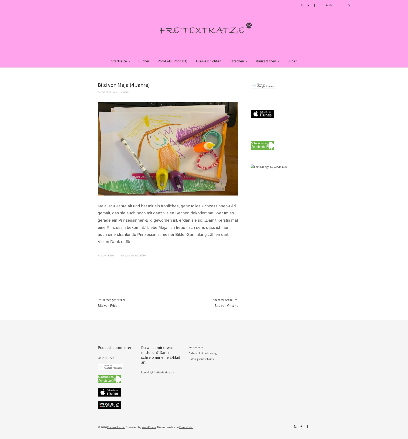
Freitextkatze (124, 91)
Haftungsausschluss (201, 359)
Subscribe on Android (302, 5)
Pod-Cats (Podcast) (172, 61)
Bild (137, 255)
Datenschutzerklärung (203, 353)
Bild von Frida (111, 303)
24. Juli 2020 (104, 91)
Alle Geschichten (208, 61)
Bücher (143, 61)
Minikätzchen (265, 61)
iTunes (308, 5)
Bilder (292, 61)
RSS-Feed (108, 358)
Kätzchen (237, 61)
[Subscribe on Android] (262, 149)
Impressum (196, 347)
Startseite (119, 61)
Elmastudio (186, 427)
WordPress (149, 427)
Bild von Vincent (225, 303)
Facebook (314, 5)
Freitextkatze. (116, 427)
